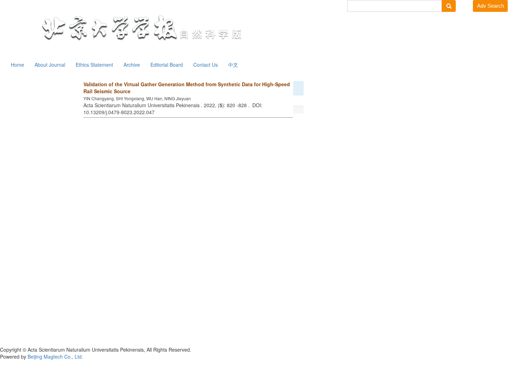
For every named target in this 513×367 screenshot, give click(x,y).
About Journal (50, 64)
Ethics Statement (94, 64)
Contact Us (205, 64)
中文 (233, 64)
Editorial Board (166, 64)
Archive (132, 64)
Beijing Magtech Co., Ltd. (55, 356)
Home (17, 64)
